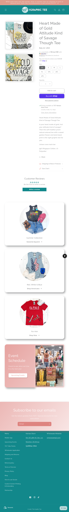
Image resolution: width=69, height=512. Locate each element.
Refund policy (9, 463)
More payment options (51, 100)
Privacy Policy (9, 471)
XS (42, 67)
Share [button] (43, 157)
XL (42, 71)
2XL (49, 71)
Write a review (34, 189)
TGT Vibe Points (10, 446)
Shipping (42, 55)
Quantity (41, 80)
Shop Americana (33, 288)
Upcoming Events (18, 375)
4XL (42, 76)
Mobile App (8, 438)
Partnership (8, 490)
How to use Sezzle (11, 479)
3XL (57, 71)
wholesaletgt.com (53, 438)
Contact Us (8, 458)
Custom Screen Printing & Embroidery (13, 485)
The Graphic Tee (36, 509)
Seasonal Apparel (33, 242)
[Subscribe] (49, 424)
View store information (48, 112)
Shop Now (33, 335)
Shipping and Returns (12, 454)
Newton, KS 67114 (32, 442)
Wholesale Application (12, 450)
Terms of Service (10, 467)
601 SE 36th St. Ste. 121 (34, 438)
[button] (6, 10)
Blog (6, 475)
